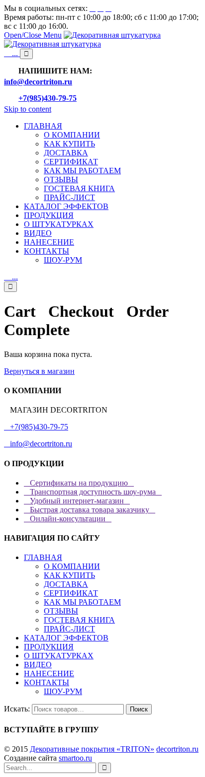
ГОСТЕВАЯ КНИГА (79, 620)
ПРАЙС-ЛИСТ (69, 629)
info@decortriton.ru (38, 443)
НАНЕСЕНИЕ (49, 673)
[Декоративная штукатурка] (82, 39)
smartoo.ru (75, 758)
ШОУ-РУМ (63, 691)
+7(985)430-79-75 (36, 427)
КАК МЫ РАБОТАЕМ (82, 602)
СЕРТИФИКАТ (71, 593)
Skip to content (27, 109)
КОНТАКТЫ (46, 682)
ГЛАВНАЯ (43, 557)
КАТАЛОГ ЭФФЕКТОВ (66, 638)
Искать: (17, 709)
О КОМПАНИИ (72, 566)
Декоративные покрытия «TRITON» (92, 749)
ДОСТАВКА (66, 584)
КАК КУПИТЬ (69, 575)
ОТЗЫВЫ (61, 611)
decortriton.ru (177, 749)
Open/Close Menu (33, 35)
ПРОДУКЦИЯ (49, 646)
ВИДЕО (38, 664)
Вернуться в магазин (39, 371)
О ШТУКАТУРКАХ (59, 655)
